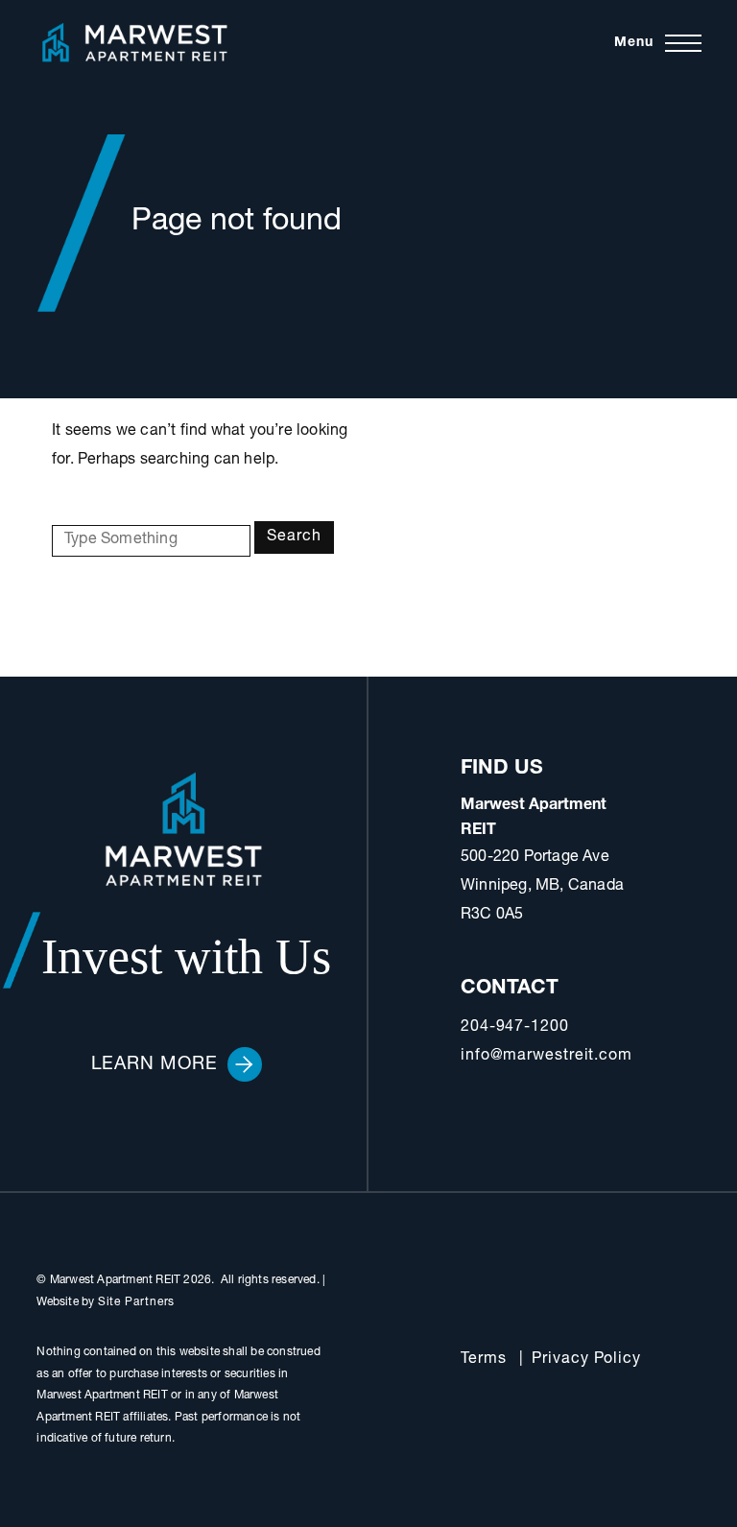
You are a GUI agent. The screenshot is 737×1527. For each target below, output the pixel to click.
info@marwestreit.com (546, 1056)
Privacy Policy (586, 1360)
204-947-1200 (515, 1028)
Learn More (154, 1065)
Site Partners (137, 1302)
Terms (484, 1360)
